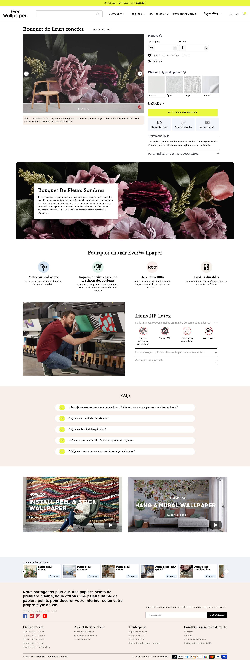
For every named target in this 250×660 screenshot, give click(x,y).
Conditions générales (195, 639)
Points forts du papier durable (144, 643)
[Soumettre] (97, 14)
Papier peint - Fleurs (33, 632)
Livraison (188, 632)
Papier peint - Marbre (34, 635)
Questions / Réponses (85, 635)
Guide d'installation (84, 632)
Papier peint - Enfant (33, 643)
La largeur (154, 41)
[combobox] (69, 14)
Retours (188, 635)
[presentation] (26, 74)
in (175, 48)
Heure (182, 41)
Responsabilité (136, 635)
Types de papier (82, 639)
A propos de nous (138, 632)
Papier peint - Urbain (33, 639)
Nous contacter (137, 639)
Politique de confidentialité (197, 643)
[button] (78, 109)
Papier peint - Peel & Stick (36, 647)
